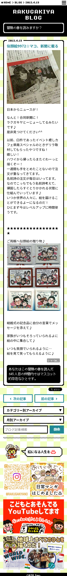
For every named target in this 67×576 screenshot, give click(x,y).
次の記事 (19, 398)
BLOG (18, 3)
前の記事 (47, 398)
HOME (7, 3)
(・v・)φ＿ (53, 360)
